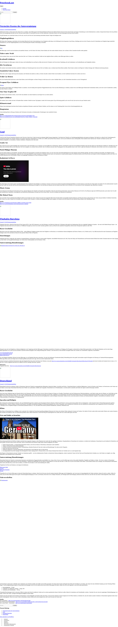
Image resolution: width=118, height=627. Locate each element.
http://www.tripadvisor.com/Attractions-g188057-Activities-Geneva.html (15, 202)
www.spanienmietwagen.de (6, 354)
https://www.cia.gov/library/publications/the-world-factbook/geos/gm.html (32, 601)
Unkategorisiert (10, 29)
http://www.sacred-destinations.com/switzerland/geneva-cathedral (14, 203)
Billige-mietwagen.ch (4, 355)
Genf (2, 132)
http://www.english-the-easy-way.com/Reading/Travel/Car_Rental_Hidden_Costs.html (18, 116)
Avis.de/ (2, 468)
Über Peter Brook (6, 9)
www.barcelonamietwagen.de (6, 352)
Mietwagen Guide (4, 467)
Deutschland (6, 381)
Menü (2, 6)
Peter (15, 29)
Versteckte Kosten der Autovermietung (18, 26)
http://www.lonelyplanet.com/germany (24, 603)
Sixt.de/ (1, 471)
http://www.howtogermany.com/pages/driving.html (19, 600)
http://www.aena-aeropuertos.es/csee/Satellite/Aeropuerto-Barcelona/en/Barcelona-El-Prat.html (72, 361)
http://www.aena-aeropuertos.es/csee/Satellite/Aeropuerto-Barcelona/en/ (25, 365)
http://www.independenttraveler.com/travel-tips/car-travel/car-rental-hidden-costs (17, 115)
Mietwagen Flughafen (4, 469)
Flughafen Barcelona (9, 219)
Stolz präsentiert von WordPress (7, 616)
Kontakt (4, 8)
